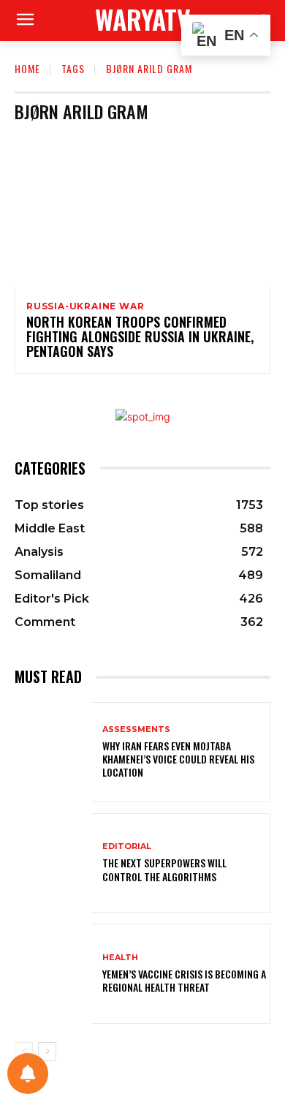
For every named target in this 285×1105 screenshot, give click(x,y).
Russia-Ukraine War (85, 306)
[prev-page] (24, 1051)
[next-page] (47, 1051)
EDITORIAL (126, 846)
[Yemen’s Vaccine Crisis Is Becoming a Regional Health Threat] (53, 974)
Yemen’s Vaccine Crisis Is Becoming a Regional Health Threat (184, 980)
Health (120, 958)
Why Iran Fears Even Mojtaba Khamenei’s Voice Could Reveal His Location (178, 759)
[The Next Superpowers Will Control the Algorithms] (53, 863)
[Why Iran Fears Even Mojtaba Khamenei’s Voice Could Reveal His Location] (53, 752)
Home (27, 68)
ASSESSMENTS (136, 729)
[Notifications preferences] (27, 1073)
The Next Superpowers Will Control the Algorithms (164, 869)
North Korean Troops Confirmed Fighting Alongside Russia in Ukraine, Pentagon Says (140, 336)
